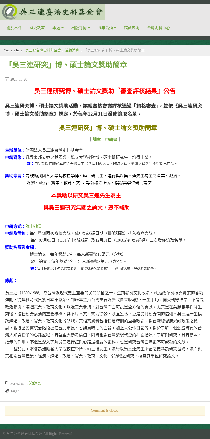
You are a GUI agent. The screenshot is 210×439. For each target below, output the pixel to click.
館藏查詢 (131, 28)
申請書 (111, 139)
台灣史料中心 (158, 28)
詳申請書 (34, 226)
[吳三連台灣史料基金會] (52, 12)
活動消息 (72, 50)
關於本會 (14, 28)
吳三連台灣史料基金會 (43, 50)
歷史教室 (37, 28)
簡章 (97, 139)
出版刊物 (79, 28)
